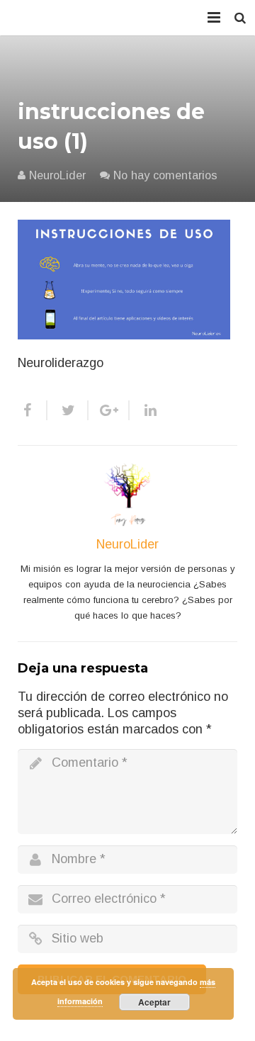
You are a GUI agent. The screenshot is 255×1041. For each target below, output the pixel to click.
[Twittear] (68, 410)
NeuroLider (57, 175)
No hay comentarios (165, 175)
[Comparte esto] (32, 410)
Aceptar (154, 1002)
